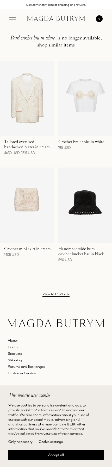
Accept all (56, 455)
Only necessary (20, 441)
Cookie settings (51, 441)
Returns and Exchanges (26, 366)
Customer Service (22, 373)
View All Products (56, 294)
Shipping (15, 360)
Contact (14, 347)
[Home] (56, 18)
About (12, 340)
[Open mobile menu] (12, 19)
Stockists (15, 353)
